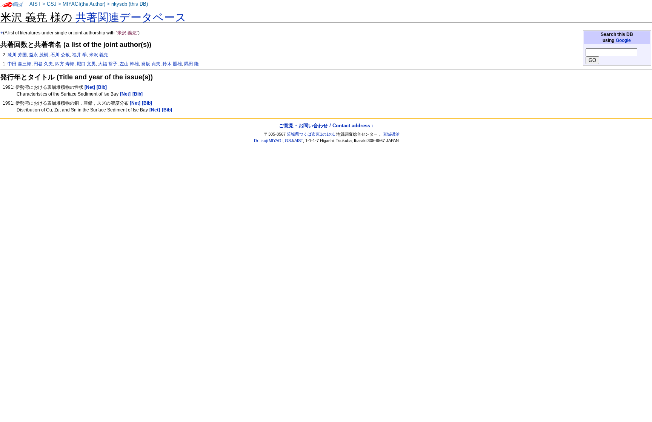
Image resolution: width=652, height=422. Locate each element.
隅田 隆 (191, 63)
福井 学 (79, 54)
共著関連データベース (130, 17)
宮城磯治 (391, 134)
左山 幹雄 (129, 63)
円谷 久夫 (43, 63)
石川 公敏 (60, 54)
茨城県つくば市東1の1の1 (311, 134)
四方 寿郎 (64, 63)
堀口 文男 (86, 63)
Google (623, 40)
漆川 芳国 (17, 54)
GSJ (52, 4)
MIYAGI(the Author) (84, 4)
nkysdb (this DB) (129, 4)
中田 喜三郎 (19, 63)
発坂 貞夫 (150, 63)
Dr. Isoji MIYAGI (268, 140)
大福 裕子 (107, 63)
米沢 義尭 (98, 54)
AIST (35, 4)
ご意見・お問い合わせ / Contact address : (326, 125)
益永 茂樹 (38, 54)
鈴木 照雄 (172, 63)
